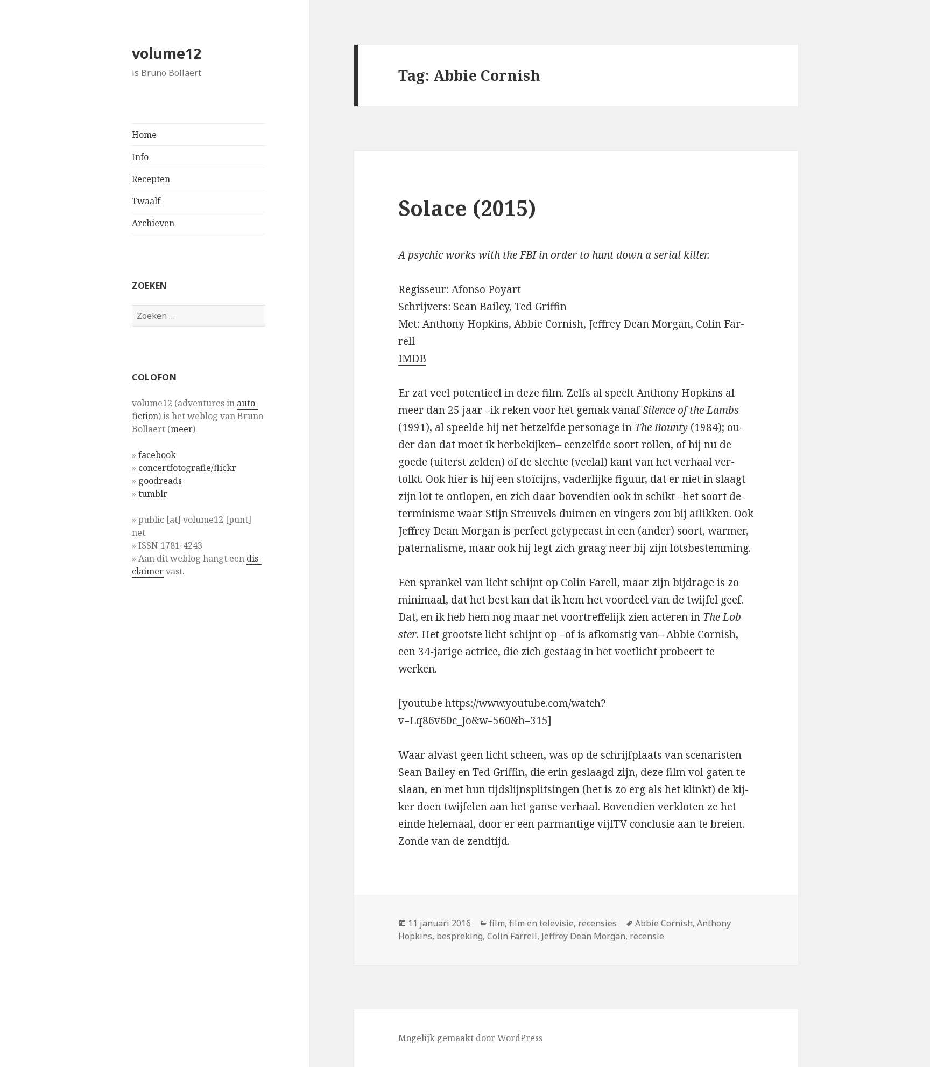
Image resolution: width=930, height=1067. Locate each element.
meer (182, 429)
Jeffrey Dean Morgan (583, 936)
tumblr (152, 494)
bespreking (459, 936)
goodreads (160, 481)
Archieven (153, 223)
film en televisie (541, 923)
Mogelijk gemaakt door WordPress (470, 1038)
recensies (597, 923)
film (497, 923)
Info (140, 157)
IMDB (412, 358)
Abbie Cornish (664, 923)
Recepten (151, 179)
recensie (647, 936)
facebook (157, 455)
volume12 (166, 53)
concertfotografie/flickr (187, 468)
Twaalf (146, 201)
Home (144, 135)
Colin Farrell (512, 936)
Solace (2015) (467, 207)
